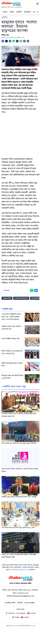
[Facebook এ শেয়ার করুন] (2, 41)
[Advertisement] (20, 136)
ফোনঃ (20, 593)
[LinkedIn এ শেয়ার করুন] (10, 41)
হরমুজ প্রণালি (7, 298)
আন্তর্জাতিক (27, 12)
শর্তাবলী (19, 603)
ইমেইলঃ (20, 596)
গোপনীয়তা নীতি (10, 603)
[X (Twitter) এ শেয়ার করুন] (6, 41)
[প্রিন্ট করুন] (20, 41)
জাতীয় (12, 12)
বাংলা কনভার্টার (29, 603)
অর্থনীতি (4, 17)
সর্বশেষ (5, 12)
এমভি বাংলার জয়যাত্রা (21, 298)
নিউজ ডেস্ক (5, 35)
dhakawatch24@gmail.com (19, 570)
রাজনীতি (19, 12)
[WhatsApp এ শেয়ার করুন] (13, 41)
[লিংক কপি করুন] (17, 41)
